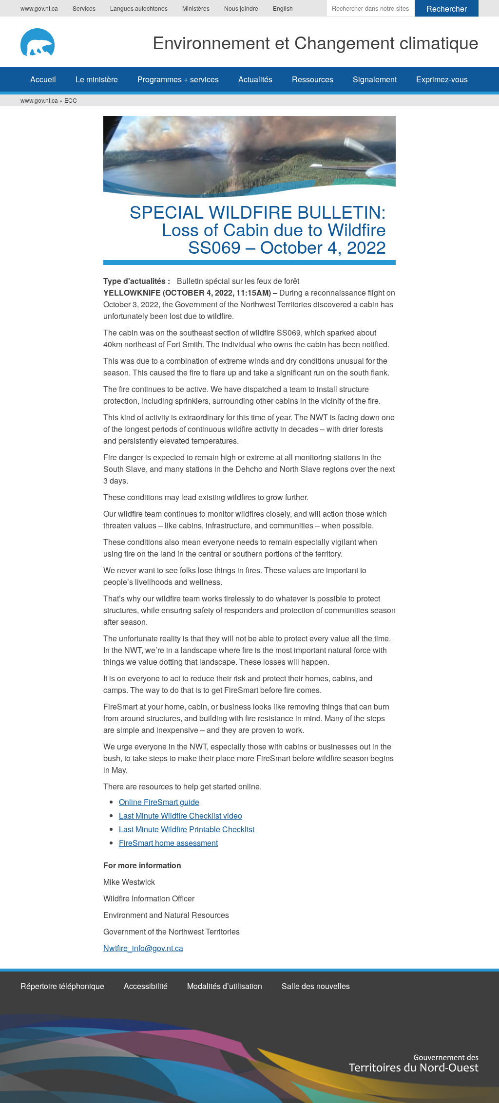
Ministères (196, 8)
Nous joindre (241, 8)
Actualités (255, 79)
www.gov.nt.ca (39, 8)
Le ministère (97, 79)
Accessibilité (146, 985)
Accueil (43, 79)
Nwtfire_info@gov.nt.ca (143, 947)
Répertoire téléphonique (62, 985)
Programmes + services (178, 79)
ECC (70, 100)
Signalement (375, 79)
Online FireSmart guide (159, 801)
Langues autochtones (139, 8)
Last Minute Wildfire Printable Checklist (186, 829)
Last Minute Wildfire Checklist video (180, 815)
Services (84, 8)
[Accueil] (42, 40)
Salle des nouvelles (316, 985)
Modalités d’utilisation (224, 985)
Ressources (312, 79)
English (283, 8)
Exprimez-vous (442, 79)
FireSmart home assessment (168, 842)
